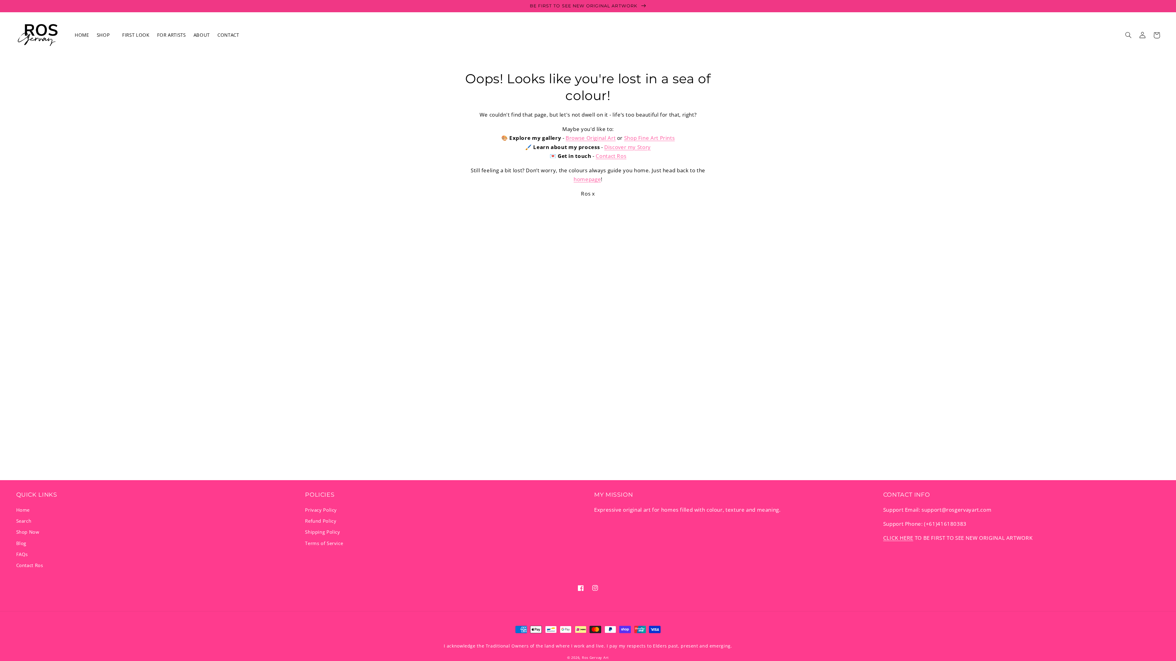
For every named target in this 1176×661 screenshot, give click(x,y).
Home (23, 510)
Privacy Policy (321, 510)
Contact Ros (611, 155)
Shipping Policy (322, 532)
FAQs (22, 554)
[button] (105, 35)
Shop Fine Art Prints (649, 137)
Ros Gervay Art (595, 657)
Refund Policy (320, 521)
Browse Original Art (591, 137)
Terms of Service (324, 543)
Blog (21, 543)
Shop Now (28, 532)
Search (24, 521)
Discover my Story (627, 147)
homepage (587, 179)
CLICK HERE (898, 537)
